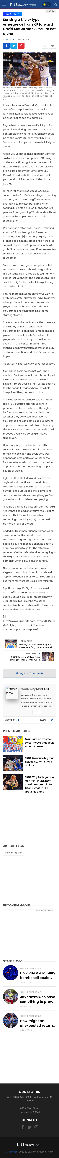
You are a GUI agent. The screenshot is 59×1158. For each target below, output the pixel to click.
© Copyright (12, 1151)
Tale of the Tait (13, 852)
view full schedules (44, 910)
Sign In (50, 10)
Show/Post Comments (29, 673)
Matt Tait (10, 39)
